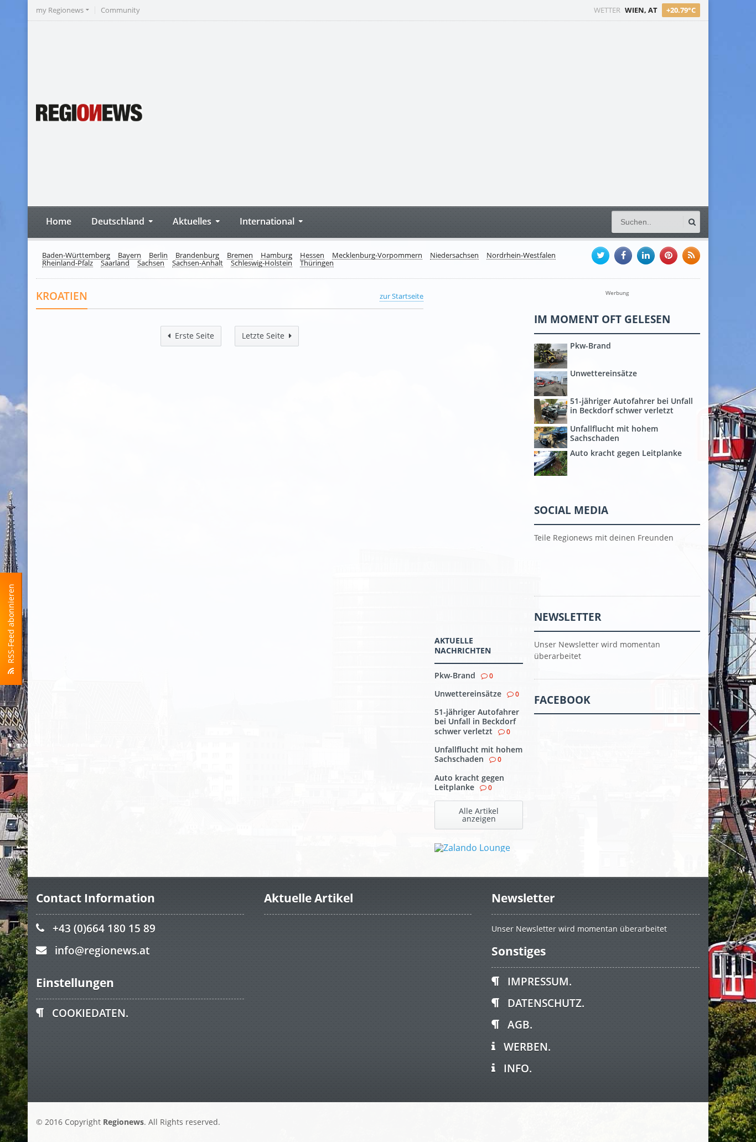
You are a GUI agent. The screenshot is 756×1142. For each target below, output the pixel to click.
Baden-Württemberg (76, 255)
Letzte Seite (263, 335)
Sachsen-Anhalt (197, 263)
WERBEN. (527, 1046)
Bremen (240, 255)
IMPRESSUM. (540, 981)
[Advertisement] (492, 112)
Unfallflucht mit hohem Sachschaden (478, 754)
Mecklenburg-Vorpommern (377, 255)
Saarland (115, 263)
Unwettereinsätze (467, 693)
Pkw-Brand (454, 675)
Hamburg (276, 255)
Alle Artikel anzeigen (479, 815)
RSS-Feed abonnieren (11, 626)
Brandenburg (197, 255)
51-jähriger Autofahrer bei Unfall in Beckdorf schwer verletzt (476, 721)
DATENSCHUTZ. (546, 1002)
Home (58, 221)
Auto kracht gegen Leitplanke (469, 782)
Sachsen (150, 263)
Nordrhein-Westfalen (521, 255)
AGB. (520, 1024)
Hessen (312, 255)
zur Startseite (401, 296)
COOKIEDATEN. (90, 1012)
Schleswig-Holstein (261, 263)
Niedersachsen (454, 255)
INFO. (518, 1068)
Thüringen (317, 263)
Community (120, 10)
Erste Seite (194, 335)
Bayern (129, 255)
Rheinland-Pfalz (67, 263)
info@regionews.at (102, 950)
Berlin (158, 255)
